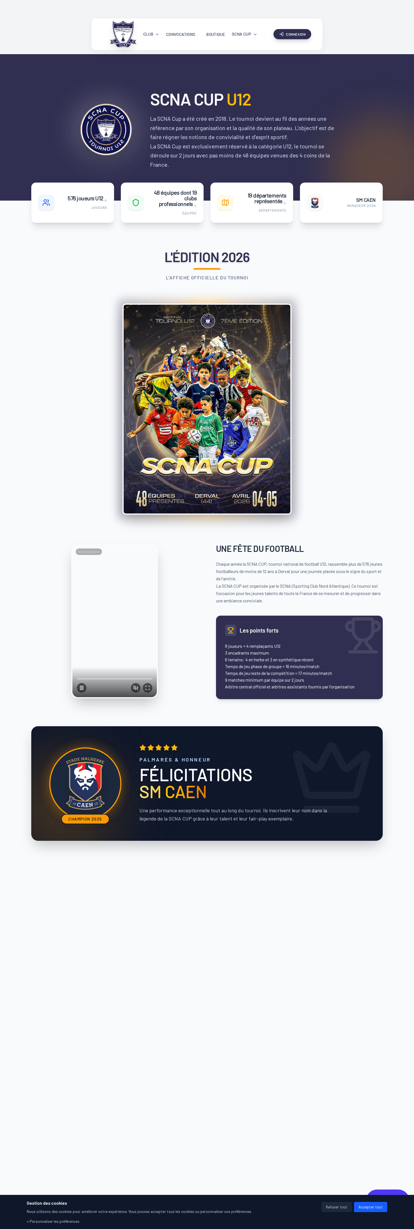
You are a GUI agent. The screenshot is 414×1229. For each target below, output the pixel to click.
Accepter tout (371, 1206)
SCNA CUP (241, 34)
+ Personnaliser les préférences (53, 1221)
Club (148, 34)
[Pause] (81, 688)
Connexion (296, 34)
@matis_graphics (89, 551)
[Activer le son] (136, 688)
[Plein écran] (147, 688)
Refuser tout (336, 1206)
